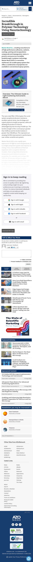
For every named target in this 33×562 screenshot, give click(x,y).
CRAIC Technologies (10, 378)
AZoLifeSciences (21, 455)
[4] (6, 300)
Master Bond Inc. (7, 48)
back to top (27, 512)
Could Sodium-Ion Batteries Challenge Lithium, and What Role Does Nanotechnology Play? (21, 363)
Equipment (7, 469)
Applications (20, 473)
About (5, 484)
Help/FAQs (19, 478)
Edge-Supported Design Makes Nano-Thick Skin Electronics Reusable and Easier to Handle (21, 291)
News (9, 15)
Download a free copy (16, 110)
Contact (6, 493)
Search (6, 486)
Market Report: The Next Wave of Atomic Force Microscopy (21, 353)
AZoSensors (19, 446)
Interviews (7, 476)
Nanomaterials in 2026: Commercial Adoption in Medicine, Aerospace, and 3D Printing (22, 345)
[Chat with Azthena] (28, 558)
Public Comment (26, 259)
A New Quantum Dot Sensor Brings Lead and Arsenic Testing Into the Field (21, 309)
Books (18, 465)
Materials (19, 471)
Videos (6, 471)
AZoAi (18, 450)
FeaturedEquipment (27, 268)
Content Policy (8, 503)
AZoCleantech (8, 450)
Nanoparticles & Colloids (16, 420)
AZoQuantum (20, 448)
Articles (6, 467)
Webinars (6, 473)
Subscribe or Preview (14, 413)
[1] (6, 274)
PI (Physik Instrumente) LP (12, 386)
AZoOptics (7, 453)
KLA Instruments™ (9, 403)
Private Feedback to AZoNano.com (21, 261)
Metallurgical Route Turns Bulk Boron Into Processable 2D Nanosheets (22, 300)
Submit (28, 264)
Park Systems (8, 394)
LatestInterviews (16, 268)
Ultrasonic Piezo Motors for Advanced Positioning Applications (15, 383)
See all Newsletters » (8, 436)
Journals (6, 480)
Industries (19, 476)
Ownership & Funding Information (10, 506)
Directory (6, 478)
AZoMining (7, 457)
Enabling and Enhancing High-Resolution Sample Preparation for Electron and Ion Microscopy (16, 399)
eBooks (18, 467)
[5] (6, 309)
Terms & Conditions (9, 497)
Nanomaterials (17, 15)
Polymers (12, 428)
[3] (6, 291)
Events (18, 469)
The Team (19, 482)
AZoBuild (6, 455)
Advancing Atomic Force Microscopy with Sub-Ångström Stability (16, 390)
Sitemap (18, 480)
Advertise (6, 495)
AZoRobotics (7, 448)
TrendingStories (6, 268)
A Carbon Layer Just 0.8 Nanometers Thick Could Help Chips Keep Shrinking (22, 274)
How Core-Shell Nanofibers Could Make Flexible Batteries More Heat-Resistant (22, 283)
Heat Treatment (13, 411)
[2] (6, 282)
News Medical (20, 453)
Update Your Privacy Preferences (17, 557)
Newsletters (7, 491)
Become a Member (9, 489)
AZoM (5, 446)
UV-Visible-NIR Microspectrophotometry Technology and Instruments (16, 375)
